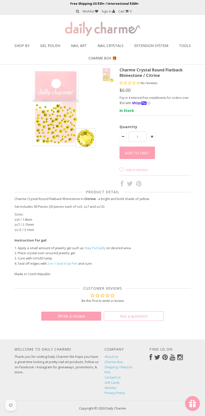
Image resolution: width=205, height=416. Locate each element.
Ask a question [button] (134, 316)
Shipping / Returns (118, 367)
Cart (125, 11)
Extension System (151, 45)
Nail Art (79, 45)
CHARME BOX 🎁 (102, 58)
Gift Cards (112, 382)
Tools (185, 45)
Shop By (22, 45)
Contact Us (112, 377)
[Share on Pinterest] (139, 185)
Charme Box (113, 362)
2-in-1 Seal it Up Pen (63, 263)
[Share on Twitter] (130, 185)
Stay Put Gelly (95, 248)
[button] (130, 83)
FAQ (107, 372)
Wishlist (88, 11)
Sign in (107, 11)
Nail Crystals (111, 45)
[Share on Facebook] (122, 185)
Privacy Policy (114, 393)
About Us (111, 356)
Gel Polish (50, 45)
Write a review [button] (71, 316)
